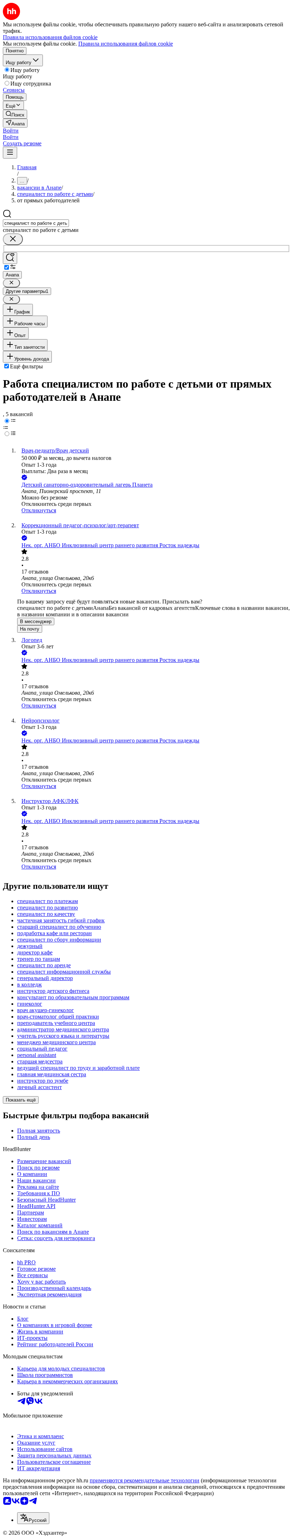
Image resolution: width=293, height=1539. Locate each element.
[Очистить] (13, 239)
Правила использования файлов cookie (125, 44)
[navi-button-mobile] (10, 153)
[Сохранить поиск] (10, 258)
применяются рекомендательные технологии (144, 1480)
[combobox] (36, 223)
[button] (11, 131)
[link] (15, 114)
